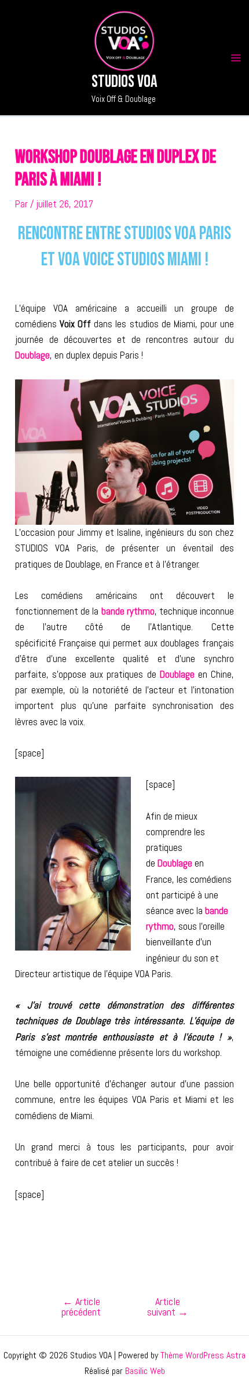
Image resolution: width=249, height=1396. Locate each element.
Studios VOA (124, 82)
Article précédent (81, 1306)
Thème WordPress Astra (203, 1355)
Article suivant (167, 1306)
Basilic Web (145, 1371)
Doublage (32, 355)
